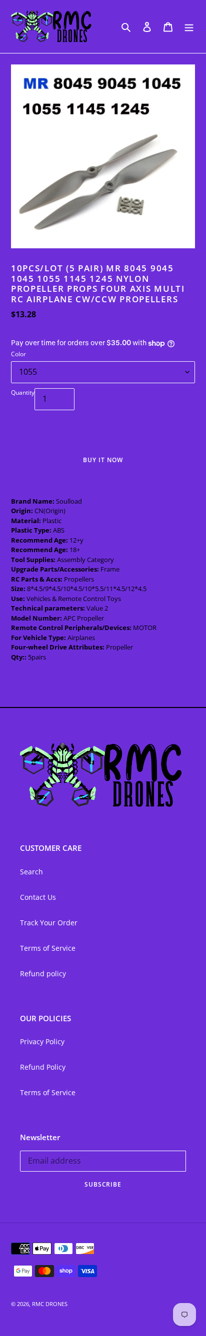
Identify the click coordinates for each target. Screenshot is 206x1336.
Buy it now (103, 460)
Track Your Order (49, 922)
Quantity (22, 392)
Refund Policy (43, 1067)
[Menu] (189, 26)
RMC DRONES (50, 1304)
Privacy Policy (42, 1041)
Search (31, 871)
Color (18, 354)
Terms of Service (48, 948)
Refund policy (43, 973)
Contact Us (38, 897)
